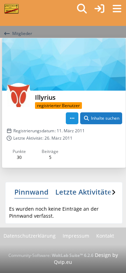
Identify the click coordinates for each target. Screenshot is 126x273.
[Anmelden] (99, 9)
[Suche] (82, 9)
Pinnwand (31, 192)
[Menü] (117, 9)
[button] (72, 118)
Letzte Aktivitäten (85, 192)
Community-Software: (50, 255)
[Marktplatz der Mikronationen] (11, 9)
